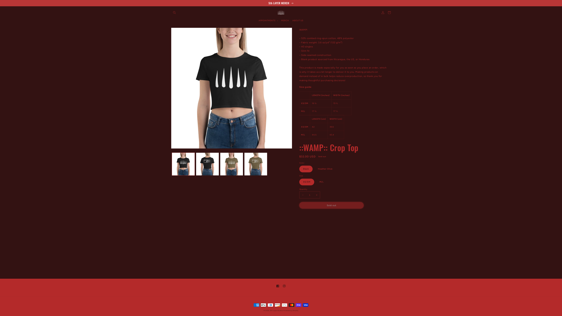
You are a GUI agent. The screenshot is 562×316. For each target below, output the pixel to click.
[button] (174, 12)
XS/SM (306, 182)
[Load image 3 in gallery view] (231, 164)
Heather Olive (325, 169)
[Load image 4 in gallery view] (255, 164)
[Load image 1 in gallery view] (183, 164)
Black (306, 169)
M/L (321, 182)
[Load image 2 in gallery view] (207, 164)
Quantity (303, 189)
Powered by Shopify (290, 310)
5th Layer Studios (277, 310)
